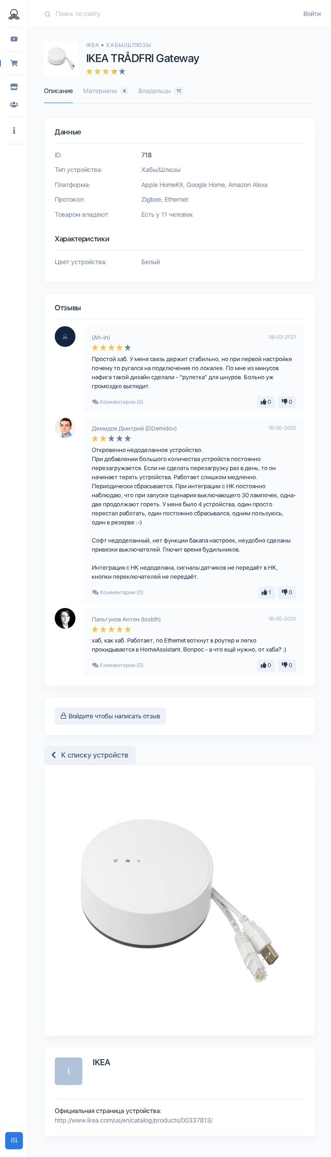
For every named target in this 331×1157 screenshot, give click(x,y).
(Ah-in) (101, 337)
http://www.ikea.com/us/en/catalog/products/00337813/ (133, 1120)
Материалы (104, 91)
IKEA (93, 45)
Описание (58, 91)
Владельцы (159, 91)
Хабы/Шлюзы (128, 45)
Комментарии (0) (121, 402)
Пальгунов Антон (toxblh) (126, 619)
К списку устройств (92, 755)
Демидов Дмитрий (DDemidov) (134, 428)
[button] (14, 130)
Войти (312, 14)
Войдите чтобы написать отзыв (113, 716)
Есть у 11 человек (167, 214)
